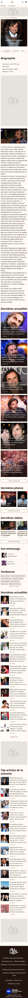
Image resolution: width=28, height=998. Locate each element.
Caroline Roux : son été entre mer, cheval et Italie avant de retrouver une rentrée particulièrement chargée (18, 646)
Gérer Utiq (18, 980)
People (6, 17)
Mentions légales (20, 961)
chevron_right (26, 51)
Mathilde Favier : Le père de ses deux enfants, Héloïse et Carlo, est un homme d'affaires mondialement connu (18, 910)
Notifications (9, 980)
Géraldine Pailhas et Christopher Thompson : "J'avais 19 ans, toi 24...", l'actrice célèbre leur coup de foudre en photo (18, 682)
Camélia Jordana (12, 556)
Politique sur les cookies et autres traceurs (13, 964)
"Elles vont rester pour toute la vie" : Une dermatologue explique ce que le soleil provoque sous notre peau (18, 704)
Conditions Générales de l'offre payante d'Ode (14, 974)
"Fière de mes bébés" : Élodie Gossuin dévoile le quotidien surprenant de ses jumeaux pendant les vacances (18, 670)
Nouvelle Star (23, 253)
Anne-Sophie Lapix (6, 578)
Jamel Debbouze (15, 581)
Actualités (16, 51)
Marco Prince (11, 564)
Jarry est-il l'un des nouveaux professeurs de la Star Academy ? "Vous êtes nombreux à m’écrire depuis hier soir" (18, 728)
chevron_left (2, 51)
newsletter (26, 2)
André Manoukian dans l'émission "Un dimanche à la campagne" (8, 533)
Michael (19, 237)
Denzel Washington (18, 578)
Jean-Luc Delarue (5, 576)
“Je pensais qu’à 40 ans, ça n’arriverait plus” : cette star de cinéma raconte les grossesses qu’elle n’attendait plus (18, 612)
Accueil (2, 17)
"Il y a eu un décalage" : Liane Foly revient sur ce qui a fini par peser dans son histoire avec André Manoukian (13, 441)
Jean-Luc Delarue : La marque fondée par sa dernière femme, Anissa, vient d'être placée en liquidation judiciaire (18, 898)
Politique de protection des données (13, 969)
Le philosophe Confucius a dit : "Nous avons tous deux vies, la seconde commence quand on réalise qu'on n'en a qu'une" (18, 805)
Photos (23, 51)
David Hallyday (5, 581)
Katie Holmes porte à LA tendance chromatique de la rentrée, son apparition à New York (18, 600)
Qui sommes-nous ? (7, 961)
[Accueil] (12, 2)
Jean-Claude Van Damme (18, 576)
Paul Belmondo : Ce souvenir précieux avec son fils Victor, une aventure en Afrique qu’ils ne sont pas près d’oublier (18, 636)
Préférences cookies (14, 984)
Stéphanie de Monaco (15, 584)
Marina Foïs (4, 584)
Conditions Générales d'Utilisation (13, 958)
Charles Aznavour (17, 223)
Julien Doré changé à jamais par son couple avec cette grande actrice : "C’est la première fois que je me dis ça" (18, 840)
